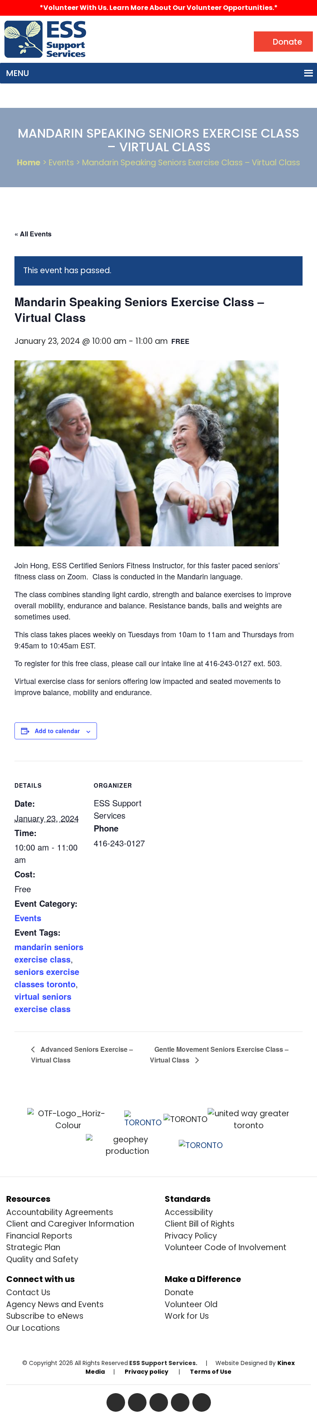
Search (108, 27)
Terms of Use (211, 1372)
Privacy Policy (191, 1235)
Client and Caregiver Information (70, 1223)
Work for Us (187, 1316)
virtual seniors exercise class (42, 1002)
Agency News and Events (55, 1304)
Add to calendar (57, 731)
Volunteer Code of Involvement (225, 1247)
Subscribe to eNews (44, 1316)
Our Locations (33, 1328)
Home (28, 162)
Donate (179, 1292)
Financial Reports (39, 1235)
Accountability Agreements (59, 1212)
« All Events (33, 233)
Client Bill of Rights (199, 1223)
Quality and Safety (42, 1259)
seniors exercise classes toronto (46, 977)
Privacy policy (146, 1372)
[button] (17, 73)
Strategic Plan (33, 1247)
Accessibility (189, 1212)
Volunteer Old (191, 1304)
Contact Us (28, 1292)
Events (27, 918)
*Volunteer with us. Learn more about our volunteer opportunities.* (159, 7)
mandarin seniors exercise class (48, 953)
